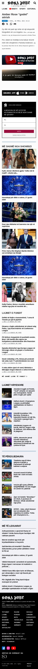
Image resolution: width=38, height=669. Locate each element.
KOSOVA (17, 614)
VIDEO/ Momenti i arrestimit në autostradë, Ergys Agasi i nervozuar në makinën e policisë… (19, 564)
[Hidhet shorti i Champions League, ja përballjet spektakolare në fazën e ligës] (7, 405)
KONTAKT (29, 625)
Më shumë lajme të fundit (14, 376)
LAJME (4, 9)
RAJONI (16, 612)
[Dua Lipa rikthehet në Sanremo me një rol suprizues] (19, 212)
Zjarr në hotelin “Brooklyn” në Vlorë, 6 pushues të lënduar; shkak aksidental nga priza (24, 500)
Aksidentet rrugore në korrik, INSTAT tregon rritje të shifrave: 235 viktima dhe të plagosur (25, 428)
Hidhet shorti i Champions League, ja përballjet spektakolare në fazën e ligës (24, 404)
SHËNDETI (17, 625)
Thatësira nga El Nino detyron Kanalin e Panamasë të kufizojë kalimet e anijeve (22, 463)
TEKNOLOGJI (18, 620)
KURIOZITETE (31, 617)
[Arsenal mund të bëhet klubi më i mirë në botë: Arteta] (7, 476)
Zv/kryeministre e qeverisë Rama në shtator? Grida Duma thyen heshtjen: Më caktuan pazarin (18, 533)
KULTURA (29, 620)
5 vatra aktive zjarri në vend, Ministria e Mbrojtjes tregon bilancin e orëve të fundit (18, 369)
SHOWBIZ (17, 622)
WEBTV (14, 9)
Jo (5, 125)
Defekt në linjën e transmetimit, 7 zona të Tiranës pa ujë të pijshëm (18, 319)
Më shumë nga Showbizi (17, 146)
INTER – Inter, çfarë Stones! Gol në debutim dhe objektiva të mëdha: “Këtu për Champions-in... (25, 512)
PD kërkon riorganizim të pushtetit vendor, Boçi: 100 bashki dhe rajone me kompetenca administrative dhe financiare (18, 339)
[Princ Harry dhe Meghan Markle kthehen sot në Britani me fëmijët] (19, 238)
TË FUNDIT (5, 612)
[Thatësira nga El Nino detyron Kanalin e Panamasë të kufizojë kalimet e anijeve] (7, 464)
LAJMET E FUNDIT (12, 313)
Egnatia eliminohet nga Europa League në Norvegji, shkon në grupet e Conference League (18, 350)
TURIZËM (29, 614)
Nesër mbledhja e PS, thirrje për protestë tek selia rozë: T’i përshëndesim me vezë (18, 360)
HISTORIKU (30, 622)
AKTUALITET (6, 627)
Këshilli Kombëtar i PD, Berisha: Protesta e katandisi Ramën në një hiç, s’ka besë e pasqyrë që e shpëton (25, 417)
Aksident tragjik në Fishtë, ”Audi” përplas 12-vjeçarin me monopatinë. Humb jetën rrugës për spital (24, 392)
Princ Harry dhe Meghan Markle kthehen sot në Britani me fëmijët (18, 252)
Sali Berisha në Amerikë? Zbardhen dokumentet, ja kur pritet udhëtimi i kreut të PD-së (18, 548)
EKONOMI (5, 620)
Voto (19, 131)
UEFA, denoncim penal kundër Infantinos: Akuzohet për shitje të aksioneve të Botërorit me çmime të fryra (24, 441)
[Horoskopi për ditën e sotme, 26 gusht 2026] (19, 265)
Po (5, 120)
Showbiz (4, 21)
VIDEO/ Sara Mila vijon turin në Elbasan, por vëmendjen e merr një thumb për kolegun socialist (18, 573)
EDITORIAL (31, 9)
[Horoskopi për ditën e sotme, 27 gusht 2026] (19, 185)
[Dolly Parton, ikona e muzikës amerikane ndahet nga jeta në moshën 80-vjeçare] (19, 292)
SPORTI (22, 9)
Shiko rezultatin (19, 135)
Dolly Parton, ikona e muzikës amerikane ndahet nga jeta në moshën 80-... (18, 305)
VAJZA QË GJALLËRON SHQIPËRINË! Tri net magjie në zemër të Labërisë (25, 487)
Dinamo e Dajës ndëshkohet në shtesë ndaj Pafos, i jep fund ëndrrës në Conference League (19, 328)
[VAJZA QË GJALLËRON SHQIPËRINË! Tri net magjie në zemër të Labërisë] (7, 488)
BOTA (16, 617)
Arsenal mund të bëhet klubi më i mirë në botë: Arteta (23, 474)
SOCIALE (29, 612)
